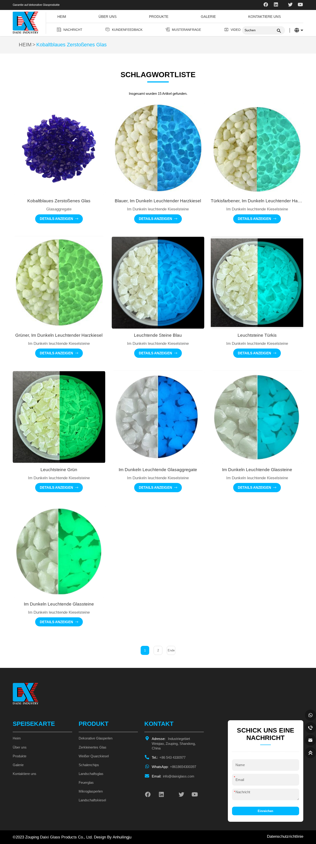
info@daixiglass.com (173, 776)
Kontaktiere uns (264, 17)
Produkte (158, 17)
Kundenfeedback (127, 30)
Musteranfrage (186, 30)
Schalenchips (89, 765)
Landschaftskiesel (92, 800)
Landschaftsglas (91, 774)
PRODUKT (93, 723)
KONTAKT (158, 723)
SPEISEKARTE (34, 723)
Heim (61, 17)
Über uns (108, 17)
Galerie (208, 17)
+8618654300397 (174, 767)
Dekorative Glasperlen (95, 738)
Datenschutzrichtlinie (285, 836)
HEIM (25, 44)
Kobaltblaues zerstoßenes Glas (71, 44)
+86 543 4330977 (169, 757)
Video (236, 30)
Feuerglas (86, 782)
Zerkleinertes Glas (92, 747)
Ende (171, 650)
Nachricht (72, 30)
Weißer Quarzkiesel (94, 756)
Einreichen (265, 811)
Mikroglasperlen (91, 791)
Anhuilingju (122, 837)
